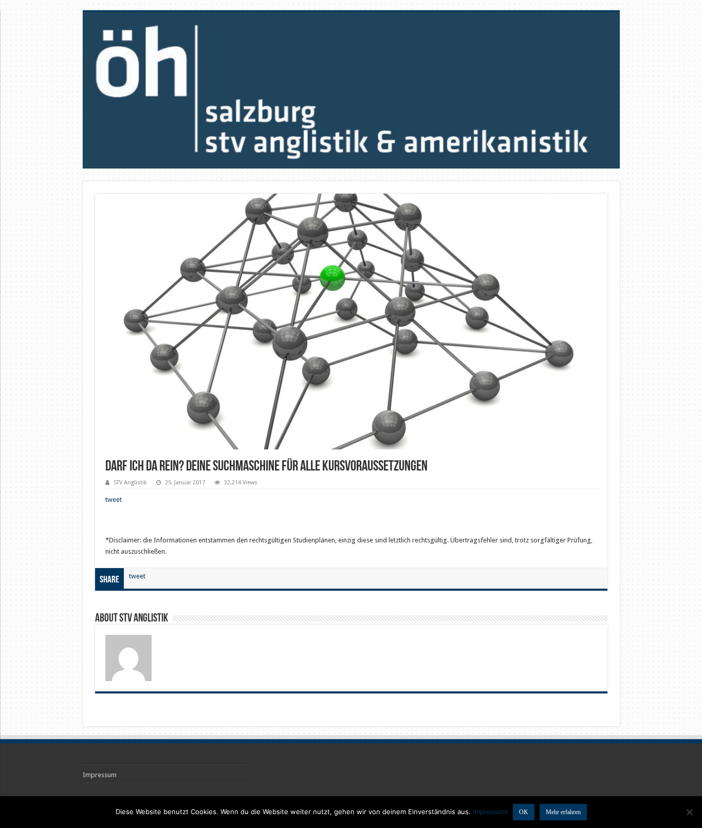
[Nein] (689, 812)
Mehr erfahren (563, 812)
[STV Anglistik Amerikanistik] (351, 90)
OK (523, 812)
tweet (113, 499)
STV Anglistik (130, 482)
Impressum (100, 775)
